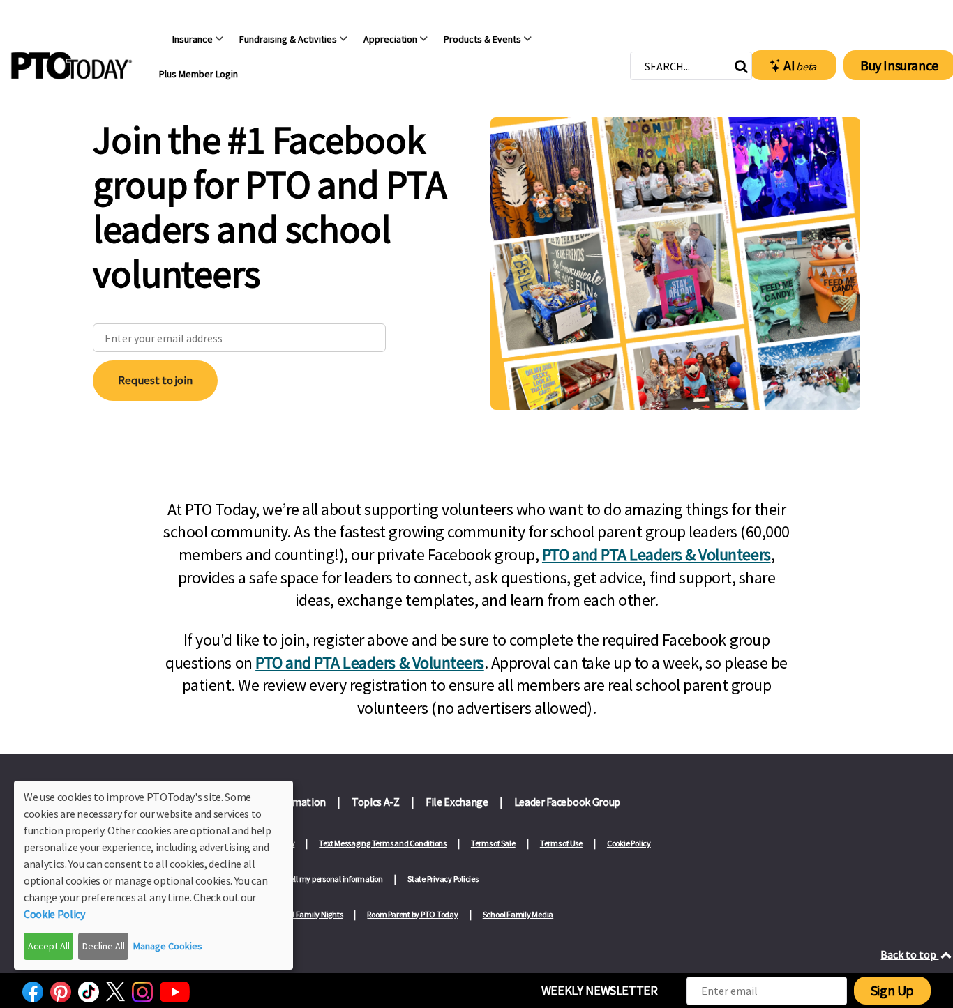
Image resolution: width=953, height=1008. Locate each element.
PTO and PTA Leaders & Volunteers (656, 554)
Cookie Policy (629, 843)
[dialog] (153, 875)
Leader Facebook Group (567, 802)
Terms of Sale (493, 843)
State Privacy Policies (443, 878)
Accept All (49, 946)
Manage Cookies (167, 946)
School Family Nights (307, 914)
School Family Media (518, 914)
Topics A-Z (376, 802)
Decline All (103, 946)
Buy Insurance (899, 65)
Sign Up (892, 990)
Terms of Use (561, 843)
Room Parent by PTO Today (412, 914)
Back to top (909, 954)
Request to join (155, 380)
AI (799, 65)
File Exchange (457, 802)
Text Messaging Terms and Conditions (383, 843)
